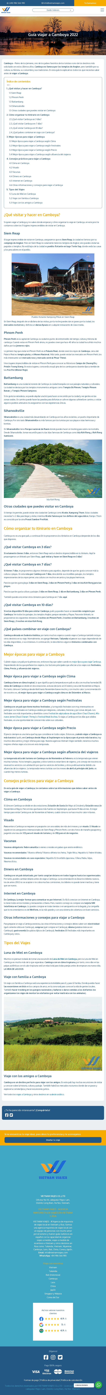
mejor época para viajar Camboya (86, 661)
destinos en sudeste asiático (51, 1094)
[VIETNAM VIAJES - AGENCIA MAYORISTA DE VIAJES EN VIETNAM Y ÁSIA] (6, 10)
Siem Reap (16, 93)
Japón (53, 1290)
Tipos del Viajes (17, 189)
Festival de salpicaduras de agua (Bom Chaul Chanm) (71, 713)
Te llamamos (90, 3)
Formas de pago (31, 1380)
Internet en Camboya (22, 180)
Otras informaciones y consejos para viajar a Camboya (38, 185)
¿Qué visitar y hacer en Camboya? (25, 88)
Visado (16, 167)
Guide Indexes (53, 10)
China (53, 1286)
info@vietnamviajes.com (54, 3)
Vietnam (53, 1267)
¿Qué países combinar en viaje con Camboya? (34, 132)
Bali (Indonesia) (53, 1275)
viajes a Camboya (23, 1094)
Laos (53, 1282)
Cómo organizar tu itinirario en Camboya (29, 115)
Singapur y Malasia (53, 1293)
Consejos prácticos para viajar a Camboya (29, 158)
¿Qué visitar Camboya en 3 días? (26, 119)
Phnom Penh (18, 97)
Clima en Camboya (20, 163)
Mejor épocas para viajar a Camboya (27, 136)
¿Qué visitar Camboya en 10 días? (27, 128)
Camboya (53, 1278)
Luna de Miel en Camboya (24, 194)
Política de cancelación (71, 1380)
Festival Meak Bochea (47, 716)
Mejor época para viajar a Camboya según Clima (34, 141)
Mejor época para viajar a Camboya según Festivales (36, 145)
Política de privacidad (50, 1380)
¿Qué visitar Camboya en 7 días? (27, 123)
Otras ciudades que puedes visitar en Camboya (33, 110)
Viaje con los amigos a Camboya (27, 202)
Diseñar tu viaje (53, 1140)
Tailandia (53, 1271)
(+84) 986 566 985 (17, 3)
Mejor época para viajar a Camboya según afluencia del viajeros (42, 154)
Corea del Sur (53, 1297)
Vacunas (16, 172)
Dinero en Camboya (22, 176)
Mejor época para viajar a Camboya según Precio (34, 150)
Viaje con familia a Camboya (26, 198)
